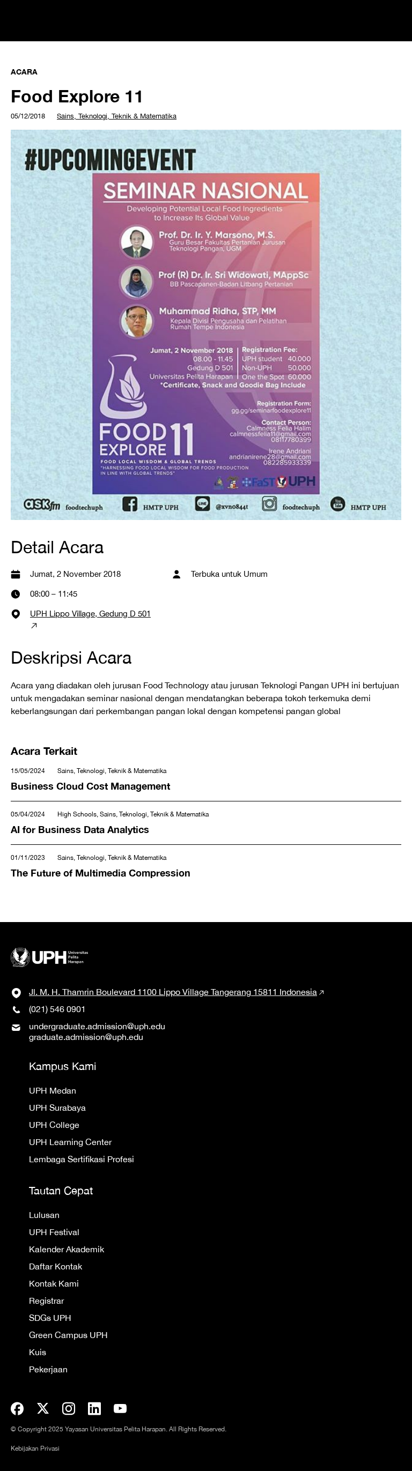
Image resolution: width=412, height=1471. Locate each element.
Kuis (37, 1352)
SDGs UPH (50, 1318)
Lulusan (44, 1215)
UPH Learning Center (70, 1142)
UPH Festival (54, 1232)
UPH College (54, 1125)
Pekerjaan (48, 1369)
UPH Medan (52, 1090)
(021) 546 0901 (57, 1009)
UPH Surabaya (57, 1107)
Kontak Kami (54, 1283)
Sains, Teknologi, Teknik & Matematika (116, 116)
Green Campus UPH (68, 1335)
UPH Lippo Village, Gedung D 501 (90, 613)
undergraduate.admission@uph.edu (97, 1026)
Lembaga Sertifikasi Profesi (81, 1159)
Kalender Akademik (66, 1249)
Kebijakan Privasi (35, 1448)
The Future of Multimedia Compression (95, 860)
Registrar (46, 1300)
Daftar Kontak (55, 1266)
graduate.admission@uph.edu (86, 1037)
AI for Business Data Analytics (76, 816)
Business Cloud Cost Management (86, 773)
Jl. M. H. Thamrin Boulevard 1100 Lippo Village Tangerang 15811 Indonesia (173, 992)
